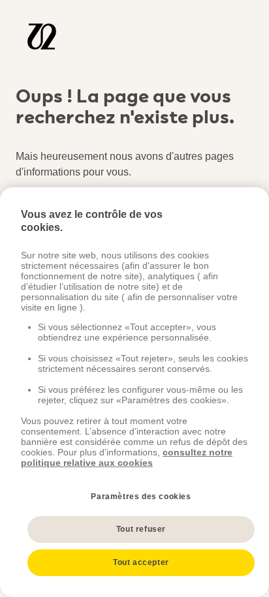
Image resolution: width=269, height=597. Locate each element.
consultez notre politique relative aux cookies (126, 457)
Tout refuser (141, 529)
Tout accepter (141, 562)
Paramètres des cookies (141, 496)
